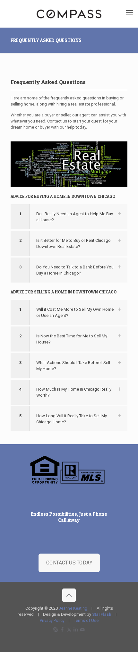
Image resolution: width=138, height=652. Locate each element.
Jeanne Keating (73, 608)
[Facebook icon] (62, 629)
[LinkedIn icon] (75, 629)
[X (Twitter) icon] (69, 629)
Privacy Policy (52, 620)
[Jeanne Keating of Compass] (69, 13)
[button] (69, 216)
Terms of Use (86, 620)
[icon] (82, 629)
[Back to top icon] (69, 595)
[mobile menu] (129, 12)
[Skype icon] (55, 629)
